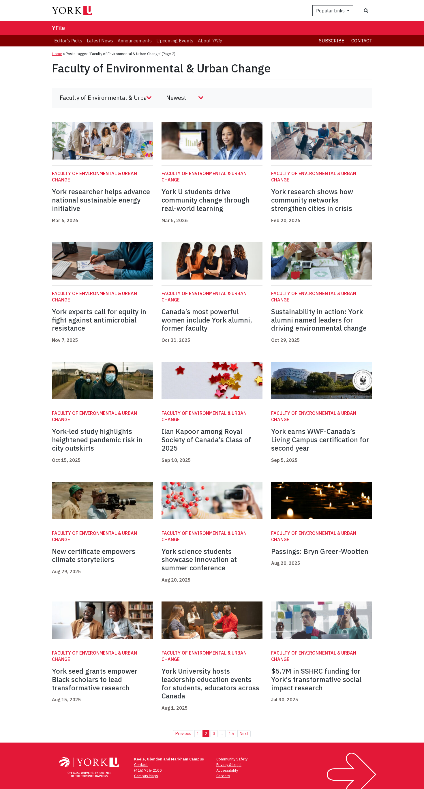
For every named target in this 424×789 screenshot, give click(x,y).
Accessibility (227, 770)
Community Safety (231, 759)
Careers (223, 775)
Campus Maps (146, 775)
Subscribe (331, 41)
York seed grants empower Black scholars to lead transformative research (95, 679)
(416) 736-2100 (148, 770)
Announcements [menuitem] (135, 41)
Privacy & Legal (228, 764)
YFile (58, 28)
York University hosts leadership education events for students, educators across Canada (210, 683)
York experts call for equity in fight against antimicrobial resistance (99, 320)
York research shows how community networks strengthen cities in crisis (312, 200)
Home (57, 53)
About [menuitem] (210, 41)
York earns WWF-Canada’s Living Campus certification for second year (320, 440)
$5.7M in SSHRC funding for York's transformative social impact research (316, 679)
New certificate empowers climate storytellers (93, 555)
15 (231, 733)
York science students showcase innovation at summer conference (199, 560)
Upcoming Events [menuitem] (174, 41)
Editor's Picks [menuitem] (68, 41)
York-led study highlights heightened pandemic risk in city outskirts (97, 440)
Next (243, 733)
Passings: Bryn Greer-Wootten (320, 551)
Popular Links (331, 11)
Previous (183, 733)
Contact (361, 41)
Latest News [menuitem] (100, 41)
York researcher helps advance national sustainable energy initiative (101, 200)
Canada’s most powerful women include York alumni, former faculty (207, 320)
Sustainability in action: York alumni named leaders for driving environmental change (319, 320)
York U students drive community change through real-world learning (205, 200)
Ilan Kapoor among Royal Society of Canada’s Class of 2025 (206, 440)
